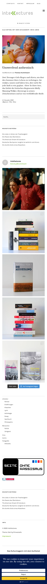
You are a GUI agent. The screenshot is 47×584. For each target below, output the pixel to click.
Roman (7, 401)
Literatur (5, 399)
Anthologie (8, 413)
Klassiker (8, 407)
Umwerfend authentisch (18, 67)
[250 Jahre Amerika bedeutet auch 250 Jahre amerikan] (23, 232)
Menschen (5, 426)
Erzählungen (9, 404)
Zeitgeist (8, 431)
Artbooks (8, 443)
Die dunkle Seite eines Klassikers (13, 145)
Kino (14, 102)
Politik (7, 428)
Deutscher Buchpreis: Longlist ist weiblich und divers (20, 142)
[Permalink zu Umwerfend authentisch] (23, 63)
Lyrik (6, 410)
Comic (4, 438)
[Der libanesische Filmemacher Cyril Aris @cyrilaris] (23, 189)
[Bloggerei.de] (8, 480)
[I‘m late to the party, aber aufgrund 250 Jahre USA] (23, 318)
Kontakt (20, 3)
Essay (6, 416)
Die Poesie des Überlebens (11, 137)
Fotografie (5, 441)
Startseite (11, 3)
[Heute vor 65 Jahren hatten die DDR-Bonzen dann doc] (23, 362)
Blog (38, 3)
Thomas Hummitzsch (22, 73)
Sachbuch (8, 419)
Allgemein (5, 102)
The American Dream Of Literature (13, 139)
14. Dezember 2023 (8, 100)
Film (10, 102)
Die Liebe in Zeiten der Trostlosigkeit (14, 134)
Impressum (30, 3)
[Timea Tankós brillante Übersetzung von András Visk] (23, 275)
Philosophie (9, 422)
